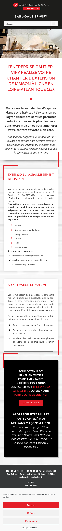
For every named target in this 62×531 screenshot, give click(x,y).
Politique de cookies (29, 527)
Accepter (31, 505)
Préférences (31, 521)
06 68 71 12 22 (26, 4)
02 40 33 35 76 (42, 4)
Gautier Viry (31, 485)
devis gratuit (32, 8)
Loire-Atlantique (42, 431)
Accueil (31, 482)
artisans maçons (21, 204)
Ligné (26, 431)
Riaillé (27, 446)
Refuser (31, 513)
